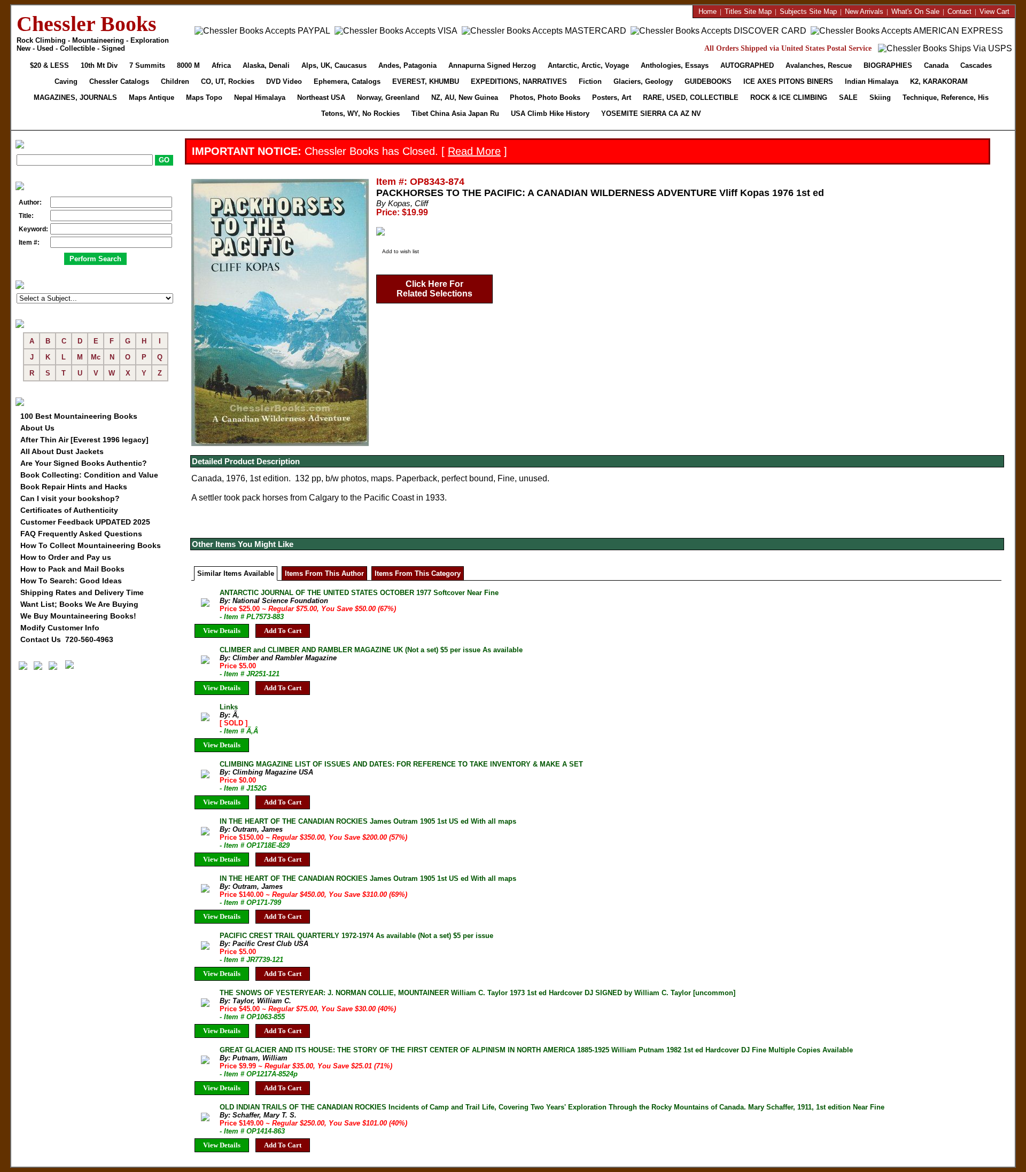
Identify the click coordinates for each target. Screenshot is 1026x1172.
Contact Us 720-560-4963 (66, 639)
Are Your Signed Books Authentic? (83, 463)
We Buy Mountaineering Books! (78, 616)
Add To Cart (282, 631)
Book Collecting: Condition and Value (89, 475)
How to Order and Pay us (65, 557)
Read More (474, 151)
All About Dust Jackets (62, 451)
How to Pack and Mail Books (72, 569)
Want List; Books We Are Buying (79, 604)
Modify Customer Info (59, 627)
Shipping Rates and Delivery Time (82, 592)
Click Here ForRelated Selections (434, 288)
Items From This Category (418, 573)
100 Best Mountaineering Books (78, 416)
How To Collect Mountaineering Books (90, 545)
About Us (37, 428)
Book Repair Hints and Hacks (73, 486)
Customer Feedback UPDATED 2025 (85, 522)
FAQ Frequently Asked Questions (81, 533)
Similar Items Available (235, 573)
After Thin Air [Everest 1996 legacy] (84, 439)
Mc (95, 357)
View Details (221, 631)
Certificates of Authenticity (69, 510)
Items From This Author (324, 573)
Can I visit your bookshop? (70, 498)
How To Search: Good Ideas (71, 580)
